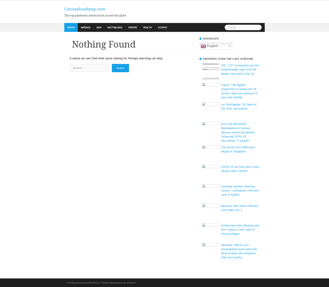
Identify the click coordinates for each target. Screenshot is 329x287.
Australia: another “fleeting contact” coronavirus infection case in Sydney (240, 190)
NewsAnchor (116, 282)
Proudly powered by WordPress (83, 282)
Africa (71, 27)
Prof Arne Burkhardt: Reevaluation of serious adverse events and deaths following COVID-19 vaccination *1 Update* (237, 132)
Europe (132, 27)
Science (162, 27)
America (85, 27)
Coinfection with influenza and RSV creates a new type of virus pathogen (240, 230)
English (212, 46)
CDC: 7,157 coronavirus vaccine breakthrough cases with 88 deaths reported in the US (240, 69)
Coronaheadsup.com (84, 9)
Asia (98, 27)
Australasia (114, 27)
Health (147, 27)
